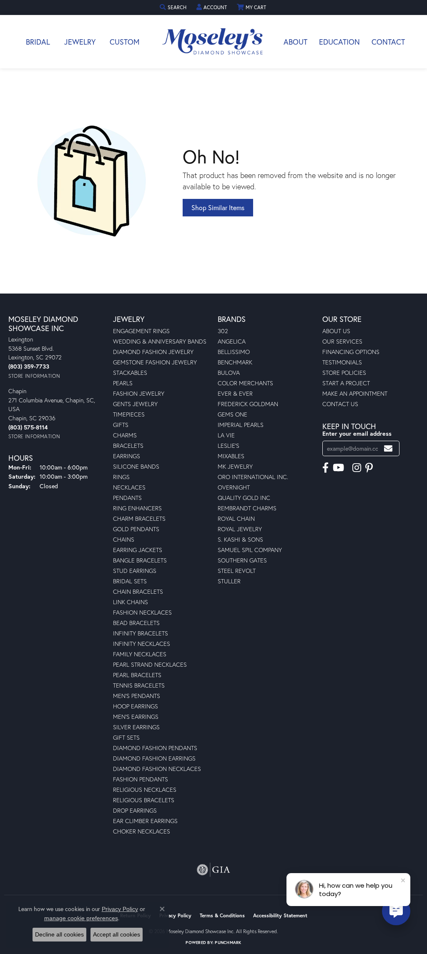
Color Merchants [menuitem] (245, 383)
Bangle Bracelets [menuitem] (140, 560)
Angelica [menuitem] (232, 341)
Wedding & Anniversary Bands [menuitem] (159, 341)
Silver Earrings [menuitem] (136, 727)
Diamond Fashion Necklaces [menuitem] (157, 769)
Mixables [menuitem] (231, 456)
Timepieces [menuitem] (129, 414)
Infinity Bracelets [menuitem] (140, 633)
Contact (388, 42)
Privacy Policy (175, 915)
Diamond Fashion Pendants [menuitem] (155, 748)
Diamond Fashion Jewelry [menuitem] (153, 352)
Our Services (342, 341)
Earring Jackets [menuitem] (137, 550)
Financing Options (350, 352)
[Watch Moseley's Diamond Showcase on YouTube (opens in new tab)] (338, 468)
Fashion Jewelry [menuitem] (138, 393)
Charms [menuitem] (125, 435)
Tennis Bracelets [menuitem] (139, 685)
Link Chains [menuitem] (130, 602)
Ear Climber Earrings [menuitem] (145, 821)
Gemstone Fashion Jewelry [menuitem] (155, 362)
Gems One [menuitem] (232, 414)
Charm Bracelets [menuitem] (139, 518)
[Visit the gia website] (213, 869)
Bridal (38, 42)
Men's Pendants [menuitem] (136, 696)
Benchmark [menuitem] (235, 362)
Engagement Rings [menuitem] (141, 331)
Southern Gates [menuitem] (242, 560)
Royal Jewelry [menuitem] (240, 529)
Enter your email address (357, 433)
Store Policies (344, 373)
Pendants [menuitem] (127, 498)
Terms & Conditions (222, 915)
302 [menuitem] (223, 331)
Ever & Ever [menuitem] (235, 393)
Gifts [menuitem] (120, 425)
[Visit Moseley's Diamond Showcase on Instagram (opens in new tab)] (356, 468)
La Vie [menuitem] (226, 435)
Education (339, 42)
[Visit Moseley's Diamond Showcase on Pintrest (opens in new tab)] (369, 468)
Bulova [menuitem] (229, 373)
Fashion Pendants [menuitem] (140, 779)
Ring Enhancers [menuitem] (137, 508)
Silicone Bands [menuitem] (136, 466)
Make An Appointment (354, 393)
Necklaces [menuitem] (129, 487)
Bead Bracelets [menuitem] (136, 623)
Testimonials (342, 362)
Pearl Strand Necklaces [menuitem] (150, 664)
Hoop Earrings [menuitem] (135, 706)
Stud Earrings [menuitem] (134, 571)
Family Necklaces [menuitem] (139, 654)
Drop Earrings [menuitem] (135, 810)
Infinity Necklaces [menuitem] (141, 644)
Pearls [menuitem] (123, 383)
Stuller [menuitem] (229, 581)
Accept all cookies (116, 934)
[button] (174, 7)
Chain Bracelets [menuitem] (138, 591)
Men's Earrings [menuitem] (135, 717)
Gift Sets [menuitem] (126, 737)
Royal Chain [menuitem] (236, 518)
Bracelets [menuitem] (128, 445)
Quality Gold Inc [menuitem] (244, 498)
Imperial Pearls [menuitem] (241, 425)
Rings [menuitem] (121, 477)
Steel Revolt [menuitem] (237, 571)
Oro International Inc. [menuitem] (253, 477)
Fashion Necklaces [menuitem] (142, 612)
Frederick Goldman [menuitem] (248, 404)
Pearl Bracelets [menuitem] (137, 675)
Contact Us (340, 404)
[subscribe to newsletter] (388, 448)
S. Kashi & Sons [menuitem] (240, 539)
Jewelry (79, 42)
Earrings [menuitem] (126, 456)
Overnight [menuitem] (234, 487)
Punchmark (228, 942)
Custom (125, 42)
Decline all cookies (59, 934)
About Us (336, 331)
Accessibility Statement (280, 915)
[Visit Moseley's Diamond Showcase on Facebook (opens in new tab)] (325, 468)
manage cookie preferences (81, 918)
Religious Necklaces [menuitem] (144, 789)
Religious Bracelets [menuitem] (143, 800)
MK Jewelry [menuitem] (235, 466)
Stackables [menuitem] (130, 373)
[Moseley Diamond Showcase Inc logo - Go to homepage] (213, 41)
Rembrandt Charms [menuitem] (247, 508)
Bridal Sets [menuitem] (130, 581)
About (295, 42)
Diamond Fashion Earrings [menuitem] (154, 758)
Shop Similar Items (217, 207)
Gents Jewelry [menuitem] (135, 404)
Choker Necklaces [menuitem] (141, 831)
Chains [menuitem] (123, 539)
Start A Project (346, 383)
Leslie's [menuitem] (228, 445)
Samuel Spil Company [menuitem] (250, 550)
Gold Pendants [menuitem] (136, 529)
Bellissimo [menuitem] (234, 352)
